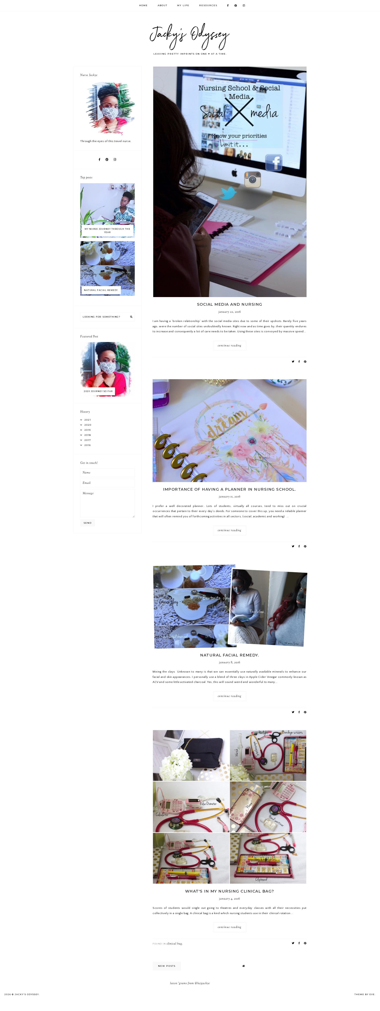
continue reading (230, 346)
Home (143, 5)
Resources (208, 5)
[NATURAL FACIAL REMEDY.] (107, 294)
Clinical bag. (175, 944)
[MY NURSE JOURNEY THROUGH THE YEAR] (107, 236)
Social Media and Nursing (229, 304)
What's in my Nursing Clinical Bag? (229, 891)
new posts (166, 966)
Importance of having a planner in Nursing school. (229, 489)
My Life (183, 5)
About (162, 5)
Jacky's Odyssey (27, 994)
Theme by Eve (364, 994)
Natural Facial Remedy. (229, 655)
